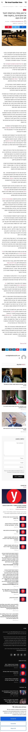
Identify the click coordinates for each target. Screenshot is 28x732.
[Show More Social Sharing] (3, 27)
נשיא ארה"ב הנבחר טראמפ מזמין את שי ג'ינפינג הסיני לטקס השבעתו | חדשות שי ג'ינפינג (10, 692)
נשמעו (11, 199)
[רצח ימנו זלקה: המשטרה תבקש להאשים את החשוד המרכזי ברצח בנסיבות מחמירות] (23, 546)
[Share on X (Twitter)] (15, 27)
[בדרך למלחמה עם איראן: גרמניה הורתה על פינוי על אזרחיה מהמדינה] (14, 397)
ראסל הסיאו (15, 79)
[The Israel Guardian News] (14, 2)
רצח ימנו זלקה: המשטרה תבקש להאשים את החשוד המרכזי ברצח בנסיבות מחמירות (11, 547)
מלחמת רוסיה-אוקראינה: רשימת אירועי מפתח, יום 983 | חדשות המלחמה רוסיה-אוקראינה (11, 701)
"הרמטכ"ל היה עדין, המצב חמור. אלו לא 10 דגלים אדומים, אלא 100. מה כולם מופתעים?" (10, 591)
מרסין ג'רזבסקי (9, 141)
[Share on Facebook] (22, 27)
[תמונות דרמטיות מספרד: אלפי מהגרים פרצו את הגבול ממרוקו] (14, 496)
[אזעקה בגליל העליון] (23, 599)
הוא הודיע (12, 311)
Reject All (13, 728)
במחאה (11, 178)
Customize (13, 723)
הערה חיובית (5, 199)
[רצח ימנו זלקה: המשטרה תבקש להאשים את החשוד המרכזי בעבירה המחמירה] (23, 538)
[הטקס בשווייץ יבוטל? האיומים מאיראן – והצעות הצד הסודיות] (23, 525)
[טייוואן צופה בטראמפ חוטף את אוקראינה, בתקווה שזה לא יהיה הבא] (14, 38)
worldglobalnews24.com (17, 21)
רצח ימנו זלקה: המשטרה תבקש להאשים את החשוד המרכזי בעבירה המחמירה (10, 538)
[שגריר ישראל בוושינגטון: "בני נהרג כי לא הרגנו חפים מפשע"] (14, 419)
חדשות (24, 502)
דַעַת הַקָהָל (8, 127)
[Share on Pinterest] (8, 27)
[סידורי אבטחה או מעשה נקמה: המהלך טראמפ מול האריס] (14, 375)
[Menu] (26, 2)
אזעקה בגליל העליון (14, 597)
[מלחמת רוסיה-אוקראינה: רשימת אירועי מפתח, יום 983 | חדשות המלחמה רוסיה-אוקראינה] (23, 701)
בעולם (25, 9)
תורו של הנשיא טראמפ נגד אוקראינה (14, 64)
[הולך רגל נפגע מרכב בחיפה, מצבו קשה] (23, 532)
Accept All (13, 718)
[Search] (2, 2)
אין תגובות (20, 23)
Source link (23, 343)
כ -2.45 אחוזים (9, 315)
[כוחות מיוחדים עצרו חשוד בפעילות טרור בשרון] (23, 518)
